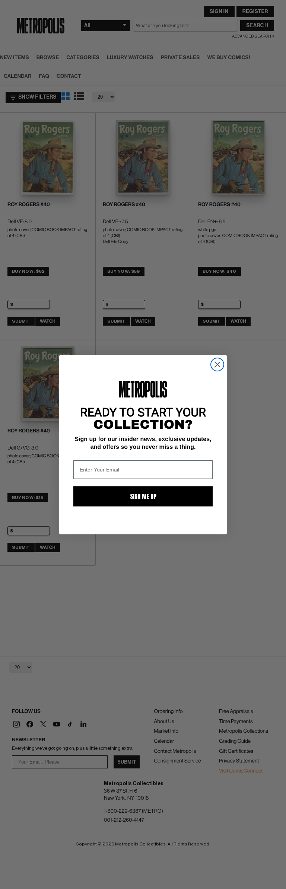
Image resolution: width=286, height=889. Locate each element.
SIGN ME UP (143, 496)
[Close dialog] (217, 364)
